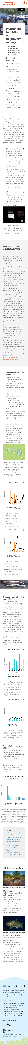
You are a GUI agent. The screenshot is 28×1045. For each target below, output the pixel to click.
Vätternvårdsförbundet (10, 359)
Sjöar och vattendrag (12, 887)
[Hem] (9, 6)
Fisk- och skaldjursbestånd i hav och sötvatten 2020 (13, 852)
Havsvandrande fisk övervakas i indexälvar (12, 937)
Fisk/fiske (22, 887)
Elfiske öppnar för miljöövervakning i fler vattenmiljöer (12, 893)
